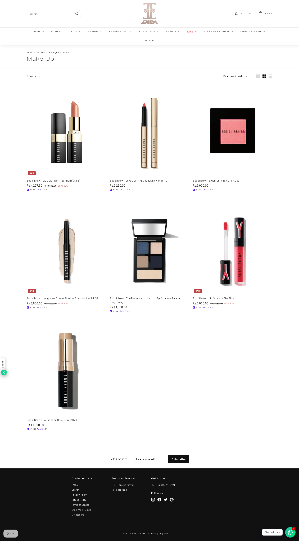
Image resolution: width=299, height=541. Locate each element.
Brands (94, 31)
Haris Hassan (119, 490)
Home (30, 52)
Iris (148, 40)
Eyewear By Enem (217, 31)
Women (56, 31)
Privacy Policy (79, 495)
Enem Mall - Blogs (81, 510)
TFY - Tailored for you (122, 485)
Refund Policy (79, 500)
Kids (74, 31)
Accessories (147, 31)
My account (78, 514)
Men (37, 31)
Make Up (41, 52)
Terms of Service (80, 505)
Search (75, 490)
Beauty (171, 31)
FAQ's (75, 485)
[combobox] (54, 13)
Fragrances (118, 31)
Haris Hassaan (250, 31)
